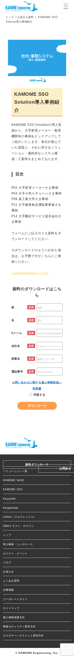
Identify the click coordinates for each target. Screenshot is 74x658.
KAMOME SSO (12, 489)
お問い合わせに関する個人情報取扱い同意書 (37, 385)
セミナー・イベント (15, 553)
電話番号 (17, 371)
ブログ (7, 562)
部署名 (15, 358)
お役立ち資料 (25, 17)
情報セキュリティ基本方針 (19, 626)
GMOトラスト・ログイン (18, 525)
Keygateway (11, 507)
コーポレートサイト (15, 599)
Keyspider (9, 498)
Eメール (16, 333)
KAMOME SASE (13, 480)
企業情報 (8, 589)
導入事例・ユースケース (18, 544)
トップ (7, 535)
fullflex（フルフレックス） (19, 516)
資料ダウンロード (37, 464)
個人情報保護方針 (14, 617)
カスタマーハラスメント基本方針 (23, 635)
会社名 (15, 345)
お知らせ (8, 571)
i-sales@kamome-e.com (30, 273)
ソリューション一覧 (15, 471)
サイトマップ (11, 608)
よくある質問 (11, 580)
